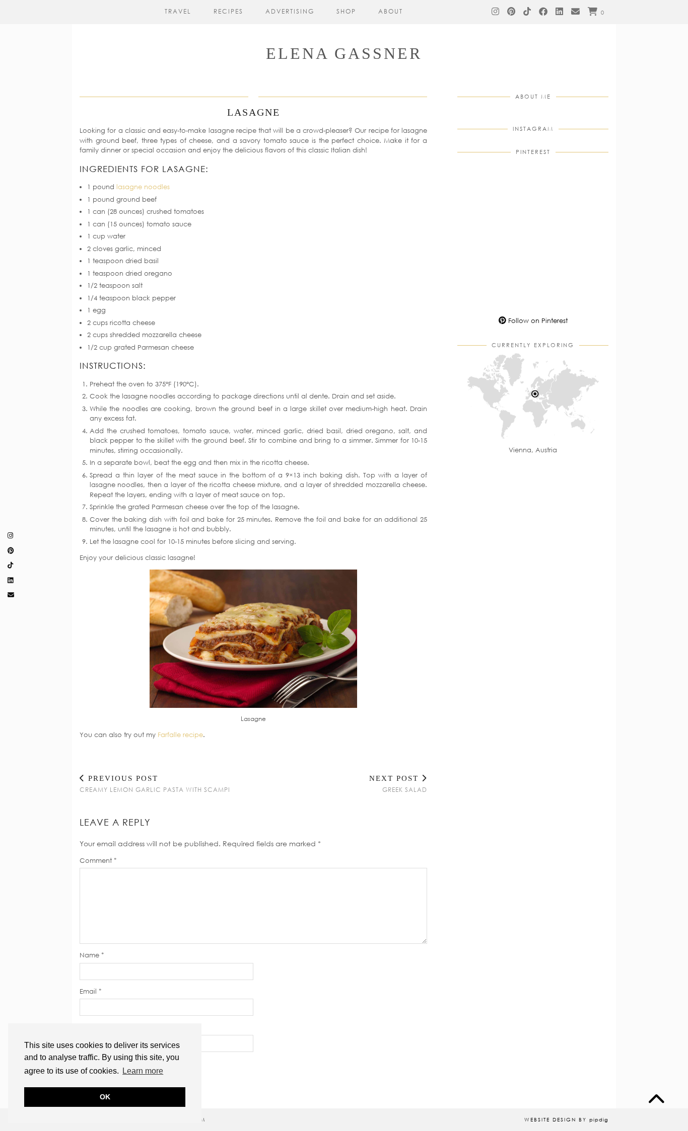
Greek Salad (398, 783)
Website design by (566, 1119)
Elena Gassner (344, 53)
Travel (178, 11)
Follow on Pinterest (537, 320)
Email (91, 991)
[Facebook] (543, 11)
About (390, 11)
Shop (346, 11)
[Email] (576, 11)
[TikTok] (527, 11)
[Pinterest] (511, 11)
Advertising (289, 11)
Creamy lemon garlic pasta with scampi (155, 783)
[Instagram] (496, 11)
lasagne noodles (143, 187)
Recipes (228, 11)
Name (92, 955)
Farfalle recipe (180, 735)
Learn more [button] (142, 1071)
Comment (98, 860)
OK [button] (105, 1097)
